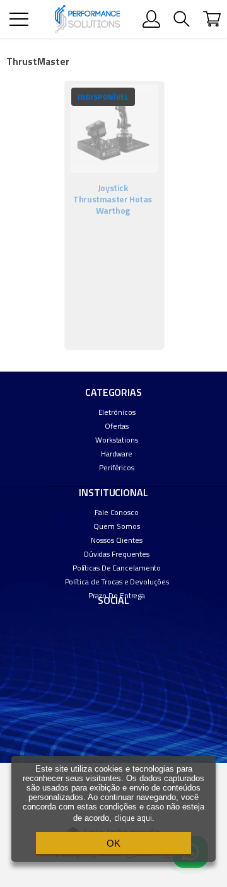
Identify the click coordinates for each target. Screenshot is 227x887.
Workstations (116, 440)
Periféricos (116, 467)
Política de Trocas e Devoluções (117, 582)
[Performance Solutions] (87, 19)
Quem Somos (116, 526)
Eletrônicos (117, 412)
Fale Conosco (117, 512)
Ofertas (117, 426)
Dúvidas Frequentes (116, 554)
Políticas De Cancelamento (117, 568)
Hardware (116, 454)
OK (113, 843)
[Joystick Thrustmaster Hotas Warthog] (114, 215)
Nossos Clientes (117, 540)
